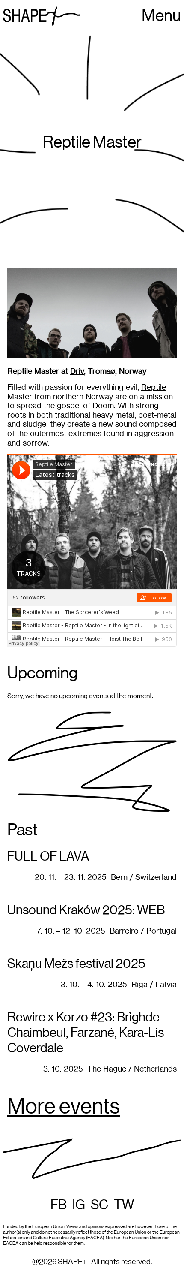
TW (124, 1205)
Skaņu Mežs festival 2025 (76, 964)
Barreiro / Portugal (143, 931)
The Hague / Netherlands (132, 1069)
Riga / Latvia (154, 984)
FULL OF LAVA (48, 856)
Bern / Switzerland (144, 877)
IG (78, 1205)
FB (58, 1205)
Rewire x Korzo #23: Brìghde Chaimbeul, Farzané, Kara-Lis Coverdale (85, 1033)
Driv (77, 371)
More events (63, 1107)
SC (99, 1205)
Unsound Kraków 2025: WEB (86, 910)
